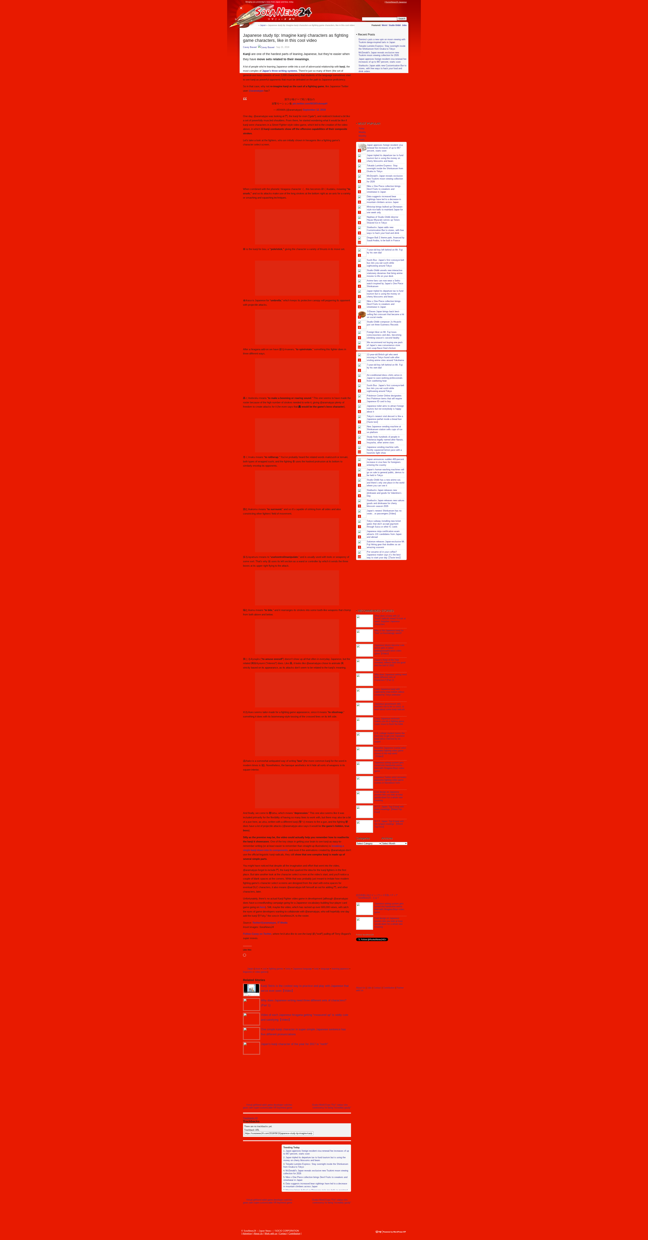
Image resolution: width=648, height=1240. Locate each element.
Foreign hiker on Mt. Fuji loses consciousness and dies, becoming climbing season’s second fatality (384, 335)
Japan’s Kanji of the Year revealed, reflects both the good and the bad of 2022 (389, 663)
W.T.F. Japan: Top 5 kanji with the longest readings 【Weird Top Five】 (389, 824)
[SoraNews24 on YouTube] (379, 2)
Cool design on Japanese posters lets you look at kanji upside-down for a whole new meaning (388, 796)
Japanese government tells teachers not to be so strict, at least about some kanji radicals (389, 707)
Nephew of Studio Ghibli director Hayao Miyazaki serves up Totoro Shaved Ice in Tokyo (383, 220)
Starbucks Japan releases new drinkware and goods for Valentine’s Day (384, 493)
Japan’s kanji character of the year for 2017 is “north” (294, 1044)
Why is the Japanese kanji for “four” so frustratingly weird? (388, 632)
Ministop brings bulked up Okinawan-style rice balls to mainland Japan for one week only (385, 209)
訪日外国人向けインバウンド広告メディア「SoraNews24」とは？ (377, 896)
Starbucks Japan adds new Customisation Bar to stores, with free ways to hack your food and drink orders (382, 68)
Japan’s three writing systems (279, 70)
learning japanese (340, 968)
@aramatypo (256, 90)
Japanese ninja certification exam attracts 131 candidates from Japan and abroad (384, 534)
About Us (360, 987)
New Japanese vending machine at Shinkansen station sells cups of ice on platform (384, 429)
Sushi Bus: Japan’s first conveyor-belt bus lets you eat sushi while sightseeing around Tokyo (385, 263)
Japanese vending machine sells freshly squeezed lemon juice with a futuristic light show (384, 450)
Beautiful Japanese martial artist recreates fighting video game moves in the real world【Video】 (390, 752)
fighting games (276, 968)
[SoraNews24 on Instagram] (369, 2)
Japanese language (302, 968)
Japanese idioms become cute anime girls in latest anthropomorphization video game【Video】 (389, 649)
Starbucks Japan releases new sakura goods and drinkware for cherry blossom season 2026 (385, 503)
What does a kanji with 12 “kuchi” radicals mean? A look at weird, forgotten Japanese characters (390, 620)
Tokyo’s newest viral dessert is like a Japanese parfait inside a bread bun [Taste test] (385, 419)
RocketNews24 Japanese (396, 2)
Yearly (362, 139)
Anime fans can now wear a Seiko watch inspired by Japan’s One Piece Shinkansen (385, 283)
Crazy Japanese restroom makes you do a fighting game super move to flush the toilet (389, 721)
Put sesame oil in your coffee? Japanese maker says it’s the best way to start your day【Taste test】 (384, 555)
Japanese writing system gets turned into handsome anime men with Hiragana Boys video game (389, 766)
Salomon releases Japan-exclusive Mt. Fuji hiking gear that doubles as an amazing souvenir (386, 544)
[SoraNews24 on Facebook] (366, 2)
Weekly (362, 132)
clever (257, 968)
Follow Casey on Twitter (257, 933)
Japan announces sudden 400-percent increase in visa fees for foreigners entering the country (385, 462)
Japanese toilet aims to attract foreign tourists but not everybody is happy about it (385, 409)
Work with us (271, 1233)
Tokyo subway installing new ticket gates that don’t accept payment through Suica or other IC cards (384, 524)
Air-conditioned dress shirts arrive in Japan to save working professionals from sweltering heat (384, 378)
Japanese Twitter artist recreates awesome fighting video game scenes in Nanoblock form (390, 780)
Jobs (404, 25)
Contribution (389, 987)
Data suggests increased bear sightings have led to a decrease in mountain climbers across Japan (315, 1185)
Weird (384, 25)
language (325, 968)
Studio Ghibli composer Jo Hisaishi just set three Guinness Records (384, 323)
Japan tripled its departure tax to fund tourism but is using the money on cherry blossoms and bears (314, 1159)
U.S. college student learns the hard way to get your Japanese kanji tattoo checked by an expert (389, 737)
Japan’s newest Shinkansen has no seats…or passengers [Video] (384, 512)
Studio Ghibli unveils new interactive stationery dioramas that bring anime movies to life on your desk (384, 273)
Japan (250, 968)
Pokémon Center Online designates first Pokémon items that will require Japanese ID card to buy (384, 398)
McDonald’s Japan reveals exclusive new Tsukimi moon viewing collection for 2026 (379, 54)
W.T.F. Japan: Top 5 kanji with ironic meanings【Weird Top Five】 (389, 809)
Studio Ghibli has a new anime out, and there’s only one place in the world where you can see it (385, 483)
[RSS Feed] (382, 2)
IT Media (282, 922)
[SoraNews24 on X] (376, 2)
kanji (316, 968)
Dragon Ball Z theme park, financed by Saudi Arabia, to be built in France (385, 239)
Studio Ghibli (395, 25)
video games (261, 972)
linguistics (248, 972)
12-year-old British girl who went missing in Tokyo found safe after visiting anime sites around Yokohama (385, 357)
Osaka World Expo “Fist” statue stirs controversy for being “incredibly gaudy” (331, 1106)
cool (265, 968)
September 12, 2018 (314, 109)
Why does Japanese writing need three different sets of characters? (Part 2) (390, 677)
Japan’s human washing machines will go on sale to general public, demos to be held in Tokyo (385, 472)
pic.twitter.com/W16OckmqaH (310, 103)
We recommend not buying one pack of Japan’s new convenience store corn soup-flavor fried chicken (385, 345)
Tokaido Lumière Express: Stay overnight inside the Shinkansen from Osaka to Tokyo (382, 47)
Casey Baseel (250, 47)
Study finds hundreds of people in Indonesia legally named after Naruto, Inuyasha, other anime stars (385, 440)
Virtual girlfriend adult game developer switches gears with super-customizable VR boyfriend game (267, 1106)
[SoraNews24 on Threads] (373, 2)
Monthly (362, 136)
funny (288, 968)
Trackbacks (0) (250, 1118)
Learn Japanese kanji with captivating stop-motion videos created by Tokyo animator (389, 692)
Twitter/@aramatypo (264, 922)
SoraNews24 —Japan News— (278, 12)
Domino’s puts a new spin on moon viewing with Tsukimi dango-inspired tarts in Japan (382, 41)
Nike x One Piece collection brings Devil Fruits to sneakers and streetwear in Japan (384, 189)
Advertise (247, 1233)
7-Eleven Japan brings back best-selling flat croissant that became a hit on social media (385, 314)
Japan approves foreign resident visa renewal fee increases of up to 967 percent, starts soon (382, 60)
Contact (377, 987)
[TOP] (256, 25)
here (262, 907)
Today (361, 128)
